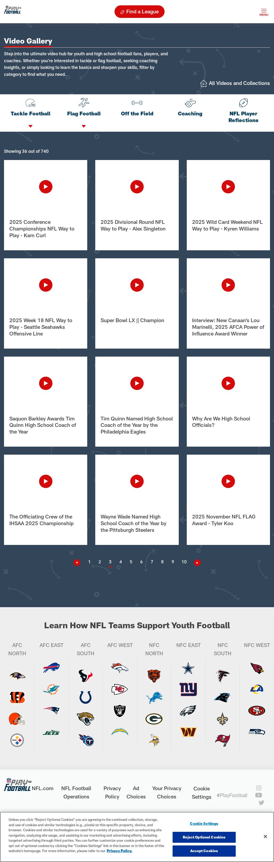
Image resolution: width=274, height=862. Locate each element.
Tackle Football (30, 113)
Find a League (142, 11)
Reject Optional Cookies (204, 837)
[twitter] (261, 803)
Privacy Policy (112, 792)
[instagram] (258, 788)
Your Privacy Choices (166, 792)
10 (184, 561)
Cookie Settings (201, 792)
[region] (137, 837)
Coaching (190, 113)
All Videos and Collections (239, 83)
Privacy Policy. (119, 851)
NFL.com (43, 788)
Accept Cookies (204, 851)
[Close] (265, 837)
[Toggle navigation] (264, 11)
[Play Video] (45, 186)
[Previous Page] (79, 562)
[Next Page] (195, 562)
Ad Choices (136, 792)
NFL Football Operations (76, 792)
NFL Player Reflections (243, 116)
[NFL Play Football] (12, 11)
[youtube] (258, 795)
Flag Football (84, 113)
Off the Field (137, 113)
